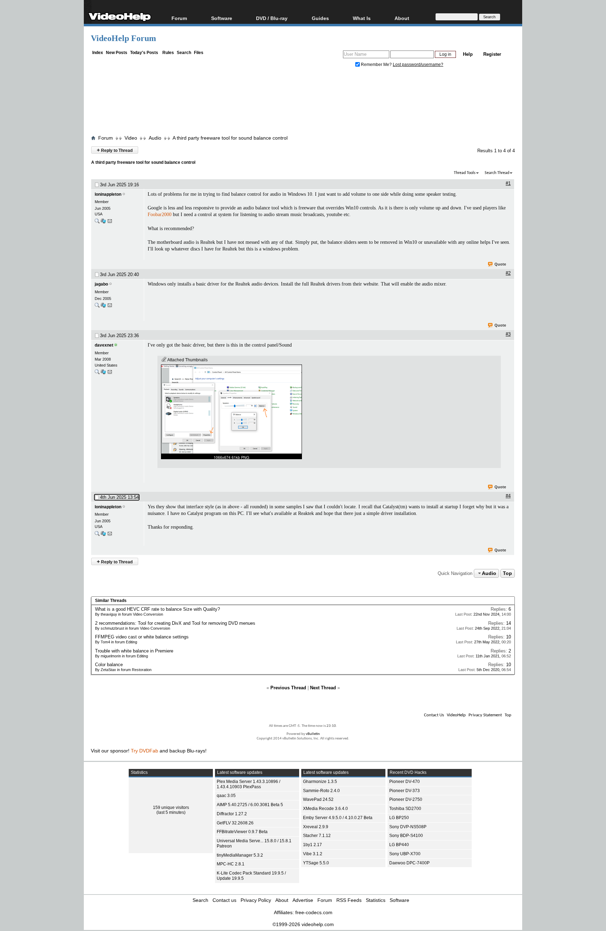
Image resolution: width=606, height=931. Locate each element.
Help (468, 54)
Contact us (224, 900)
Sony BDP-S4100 (406, 835)
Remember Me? (376, 64)
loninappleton (108, 194)
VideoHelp (456, 715)
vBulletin (313, 734)
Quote (500, 264)
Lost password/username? (418, 64)
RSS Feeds (349, 900)
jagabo (101, 284)
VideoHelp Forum (123, 38)
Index (97, 52)
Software (221, 18)
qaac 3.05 (226, 795)
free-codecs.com (313, 912)
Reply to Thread (115, 150)
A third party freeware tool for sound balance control (230, 138)
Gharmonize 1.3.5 (320, 781)
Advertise (302, 900)
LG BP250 (399, 817)
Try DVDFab (144, 750)
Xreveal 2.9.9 (315, 826)
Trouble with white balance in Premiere (134, 651)
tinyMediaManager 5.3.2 (240, 855)
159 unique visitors (171, 807)
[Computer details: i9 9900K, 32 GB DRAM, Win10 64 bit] (103, 306)
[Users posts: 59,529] (97, 306)
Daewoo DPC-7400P (409, 862)
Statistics (375, 900)
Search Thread (497, 173)
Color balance (109, 664)
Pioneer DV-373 (404, 790)
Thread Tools (465, 173)
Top (507, 573)
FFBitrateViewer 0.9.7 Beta (242, 831)
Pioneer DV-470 (404, 781)
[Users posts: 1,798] (97, 222)
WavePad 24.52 (318, 799)
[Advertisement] (303, 103)
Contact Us (434, 715)
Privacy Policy (256, 900)
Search (184, 52)
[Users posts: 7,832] (97, 373)
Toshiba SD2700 (405, 808)
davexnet (104, 345)
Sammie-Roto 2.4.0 (321, 790)
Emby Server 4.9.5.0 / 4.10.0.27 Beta (337, 817)
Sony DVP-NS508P (407, 826)
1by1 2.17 (312, 844)
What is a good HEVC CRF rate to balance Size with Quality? (157, 609)
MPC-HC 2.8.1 (230, 864)
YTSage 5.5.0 (316, 862)
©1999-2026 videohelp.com (303, 924)
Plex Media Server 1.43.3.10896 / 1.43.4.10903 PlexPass (248, 784)
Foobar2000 (159, 214)
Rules (168, 52)
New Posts (116, 52)
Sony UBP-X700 (404, 853)
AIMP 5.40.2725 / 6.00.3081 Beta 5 (250, 804)
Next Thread (323, 687)
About (281, 900)
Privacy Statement (485, 715)
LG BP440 (399, 844)
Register (492, 54)
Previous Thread (288, 687)
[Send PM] (110, 222)
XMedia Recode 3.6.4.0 (325, 808)
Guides (320, 18)
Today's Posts (144, 52)
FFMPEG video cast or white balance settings (142, 636)
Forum (179, 18)
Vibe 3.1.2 (312, 853)
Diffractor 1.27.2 (232, 813)
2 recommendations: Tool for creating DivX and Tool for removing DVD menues (175, 623)
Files (198, 52)
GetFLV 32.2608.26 (235, 823)
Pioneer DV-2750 (405, 799)
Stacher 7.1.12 (317, 835)
